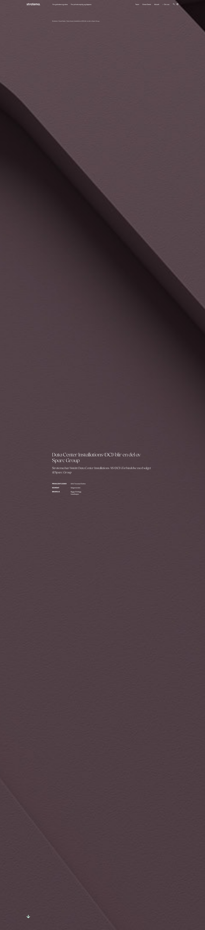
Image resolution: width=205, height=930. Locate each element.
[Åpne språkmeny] (177, 4)
